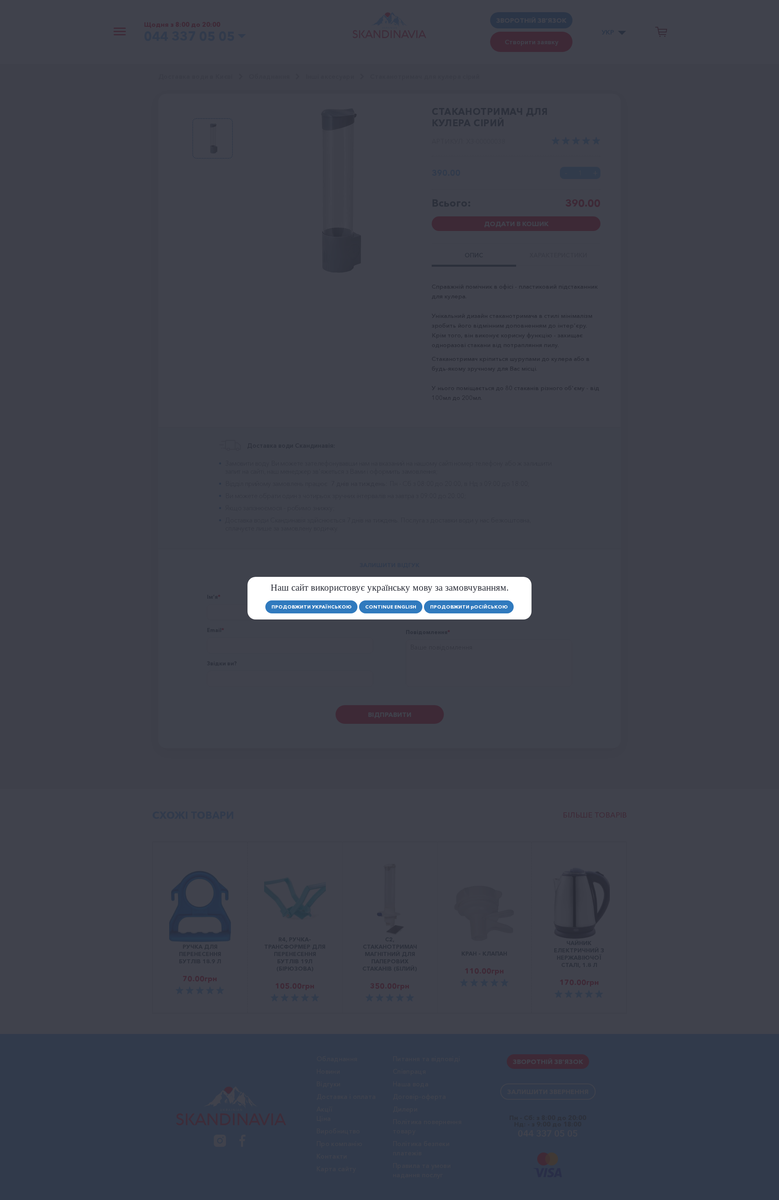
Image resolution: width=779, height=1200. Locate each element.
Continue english (390, 607)
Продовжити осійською (469, 607)
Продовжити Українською (311, 607)
